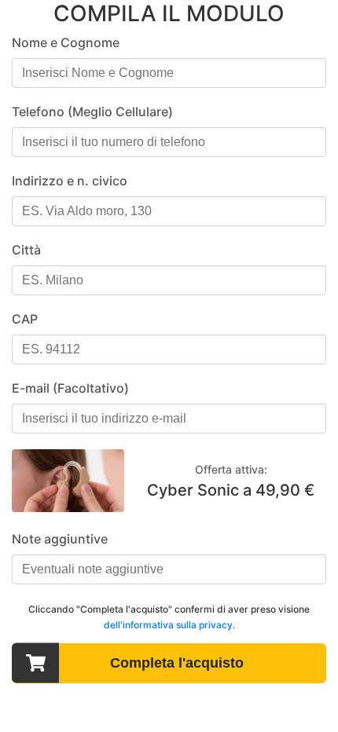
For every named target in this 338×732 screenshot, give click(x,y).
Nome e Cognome (65, 42)
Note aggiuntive (60, 539)
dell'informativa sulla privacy (168, 625)
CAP (25, 319)
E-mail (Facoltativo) (70, 388)
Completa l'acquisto (177, 663)
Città (26, 250)
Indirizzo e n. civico (69, 180)
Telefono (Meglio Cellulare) (92, 111)
